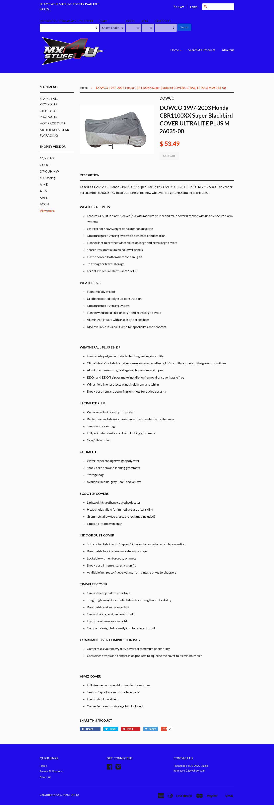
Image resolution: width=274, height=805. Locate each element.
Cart (181, 6)
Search (184, 27)
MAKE (103, 21)
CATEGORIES (163, 21)
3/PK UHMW (49, 171)
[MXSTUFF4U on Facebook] (110, 768)
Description (89, 175)
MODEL (130, 21)
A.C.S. (44, 191)
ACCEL (45, 204)
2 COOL (45, 165)
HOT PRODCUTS (52, 123)
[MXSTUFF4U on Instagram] (118, 768)
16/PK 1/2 (47, 158)
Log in (194, 6)
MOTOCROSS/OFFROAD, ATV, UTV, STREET (66, 21)
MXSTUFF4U (71, 794)
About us (228, 50)
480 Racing (47, 178)
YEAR (145, 21)
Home (175, 50)
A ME (44, 184)
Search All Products (201, 50)
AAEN (44, 197)
